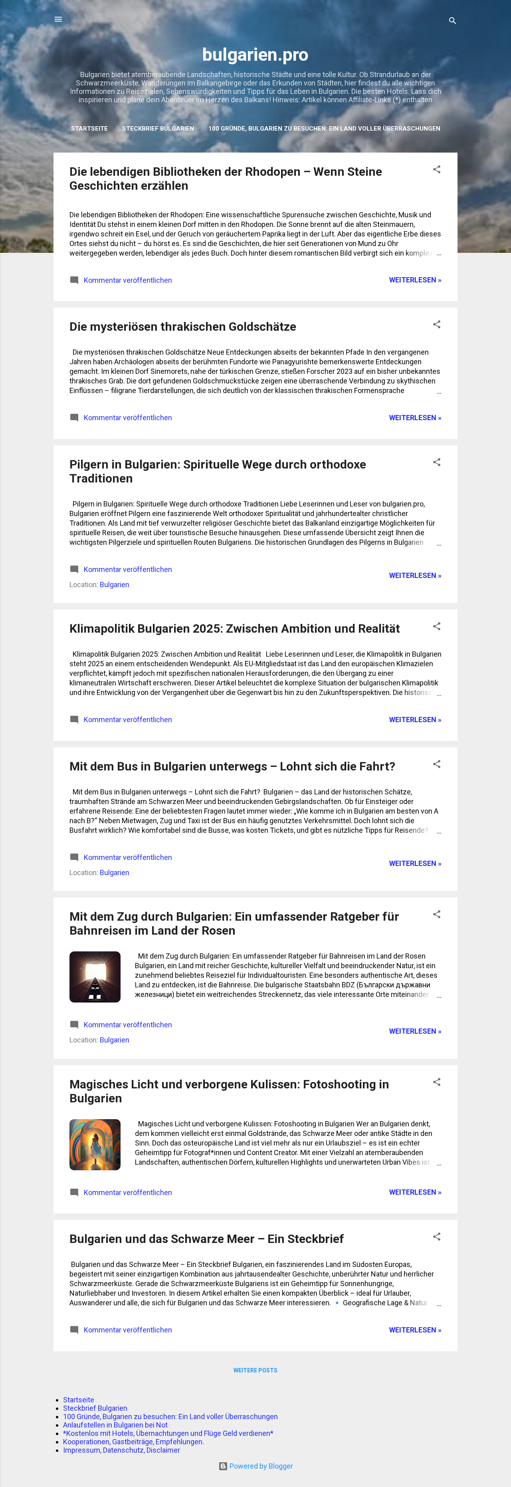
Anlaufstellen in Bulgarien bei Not (115, 1425)
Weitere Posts (255, 1370)
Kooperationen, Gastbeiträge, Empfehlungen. (133, 1441)
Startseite (89, 128)
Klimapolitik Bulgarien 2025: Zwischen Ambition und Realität (234, 628)
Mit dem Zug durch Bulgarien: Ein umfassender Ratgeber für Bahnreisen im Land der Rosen (234, 923)
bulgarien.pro (255, 54)
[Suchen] (453, 22)
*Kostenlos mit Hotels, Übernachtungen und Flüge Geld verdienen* (168, 1433)
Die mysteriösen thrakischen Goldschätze (182, 327)
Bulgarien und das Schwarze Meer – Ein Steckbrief (206, 1239)
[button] (437, 171)
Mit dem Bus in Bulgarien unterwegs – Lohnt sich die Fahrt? (232, 766)
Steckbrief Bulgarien (158, 128)
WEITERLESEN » (415, 280)
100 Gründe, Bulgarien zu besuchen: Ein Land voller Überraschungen (324, 128)
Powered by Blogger (260, 1466)
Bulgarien (114, 584)
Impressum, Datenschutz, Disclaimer (121, 1450)
